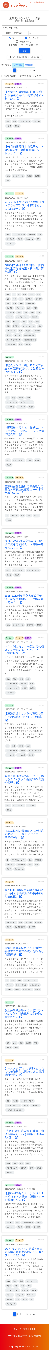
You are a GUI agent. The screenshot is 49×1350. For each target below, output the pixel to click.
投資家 (34, 1290)
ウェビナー (17, 38)
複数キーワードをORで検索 (25, 45)
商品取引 (10, 1299)
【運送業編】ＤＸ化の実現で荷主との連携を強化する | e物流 (24, 715)
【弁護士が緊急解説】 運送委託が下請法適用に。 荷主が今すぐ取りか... (24, 95)
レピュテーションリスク (15, 1110)
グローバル (20, 308)
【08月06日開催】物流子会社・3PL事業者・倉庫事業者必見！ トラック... (24, 150)
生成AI (28, 344)
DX (8, 398)
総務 (12, 980)
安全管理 (32, 927)
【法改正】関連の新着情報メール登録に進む (24, 57)
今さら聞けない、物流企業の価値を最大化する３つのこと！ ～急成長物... (24, 650)
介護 (24, 294)
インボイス (10, 313)
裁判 (8, 326)
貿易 (8, 303)
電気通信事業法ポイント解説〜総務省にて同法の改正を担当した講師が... (24, 951)
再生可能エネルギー (18, 860)
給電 (30, 865)
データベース (11, 922)
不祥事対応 (35, 1105)
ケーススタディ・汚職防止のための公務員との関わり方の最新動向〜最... (24, 1072)
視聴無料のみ (25, 41)
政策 (38, 313)
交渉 (17, 1299)
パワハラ (10, 317)
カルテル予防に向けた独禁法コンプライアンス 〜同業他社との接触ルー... (24, 205)
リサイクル (10, 865)
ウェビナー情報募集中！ (36, 2)
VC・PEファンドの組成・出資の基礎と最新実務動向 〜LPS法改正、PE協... (24, 1252)
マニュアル (10, 244)
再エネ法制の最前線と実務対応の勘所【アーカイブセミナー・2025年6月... (24, 834)
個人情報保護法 (29, 335)
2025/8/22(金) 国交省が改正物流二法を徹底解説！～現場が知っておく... (24, 544)
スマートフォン (21, 985)
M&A (8, 679)
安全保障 (37, 331)
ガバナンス (20, 1295)
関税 (21, 303)
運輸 (14, 679)
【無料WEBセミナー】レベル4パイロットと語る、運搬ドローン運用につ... (24, 1196)
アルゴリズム (11, 344)
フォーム (18, 335)
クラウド (14, 515)
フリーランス (11, 331)
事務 (35, 1043)
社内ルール (29, 239)
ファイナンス (11, 1304)
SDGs (31, 294)
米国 (28, 308)
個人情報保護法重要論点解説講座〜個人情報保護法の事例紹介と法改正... (24, 893)
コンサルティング (13, 688)
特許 (19, 313)
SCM (28, 398)
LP (31, 1299)
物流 (14, 121)
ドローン (10, 1222)
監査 (39, 234)
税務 (16, 1286)
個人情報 (10, 308)
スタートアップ (31, 1281)
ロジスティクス (25, 121)
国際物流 (10, 1172)
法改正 (17, 126)
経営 (8, 121)
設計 (38, 239)
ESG (21, 299)
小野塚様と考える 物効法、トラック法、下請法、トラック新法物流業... (24, 431)
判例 (39, 326)
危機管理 (32, 234)
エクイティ (31, 1295)
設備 (36, 865)
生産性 (21, 398)
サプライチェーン (27, 402)
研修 (8, 234)
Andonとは (13, 1335)
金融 (14, 1043)
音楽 (20, 344)
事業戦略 (38, 860)
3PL (8, 180)
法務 (38, 294)
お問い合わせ (35, 1335)
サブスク (16, 322)
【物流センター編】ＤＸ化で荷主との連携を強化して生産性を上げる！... (24, 368)
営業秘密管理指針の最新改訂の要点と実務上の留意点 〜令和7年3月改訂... (24, 489)
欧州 (8, 322)
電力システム (19, 869)
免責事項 (23, 1335)
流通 (14, 303)
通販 (24, 322)
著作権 (9, 335)
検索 (24, 50)
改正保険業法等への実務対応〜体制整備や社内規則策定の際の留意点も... (24, 1013)
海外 (32, 313)
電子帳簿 (39, 299)
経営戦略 (37, 121)
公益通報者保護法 (30, 340)
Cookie (9, 989)
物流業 (37, 176)
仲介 (31, 1168)
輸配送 (23, 751)
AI (18, 294)
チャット (10, 985)
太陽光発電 (21, 865)
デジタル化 (10, 407)
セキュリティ (27, 989)
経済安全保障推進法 (13, 340)
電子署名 (16, 326)
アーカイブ (34, 38)
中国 (14, 299)
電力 (30, 860)
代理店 (28, 1043)
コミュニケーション (13, 1105)
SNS (19, 980)
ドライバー (10, 693)
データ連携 (21, 407)
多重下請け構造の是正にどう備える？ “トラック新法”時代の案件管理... (24, 779)
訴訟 (37, 322)
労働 (25, 313)
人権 (35, 308)
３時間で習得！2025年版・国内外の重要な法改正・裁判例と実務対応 (24, 268)
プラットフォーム (29, 326)
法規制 (15, 1101)
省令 (16, 1047)
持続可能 (30, 625)
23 (27, 70)
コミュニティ (34, 985)
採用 (31, 684)
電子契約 (29, 299)
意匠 (30, 322)
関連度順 (29, 65)
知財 (8, 299)
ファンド (10, 1295)
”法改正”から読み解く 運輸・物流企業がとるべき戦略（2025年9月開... (24, 1134)
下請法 (9, 126)
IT (14, 294)
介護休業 (35, 317)
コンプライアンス (19, 234)
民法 (20, 331)
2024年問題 (30, 303)
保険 (8, 294)
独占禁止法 (10, 239)
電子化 (9, 575)
